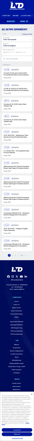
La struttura (25, 15)
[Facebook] (8, 276)
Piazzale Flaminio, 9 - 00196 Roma (17, 284)
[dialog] (17, 416)
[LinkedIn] (26, 276)
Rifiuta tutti (17, 434)
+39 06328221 (18, 287)
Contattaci (6, 15)
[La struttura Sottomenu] (32, 15)
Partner (15, 15)
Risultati (11, 21)
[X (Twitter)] (17, 276)
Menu (22, 21)
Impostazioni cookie (17, 438)
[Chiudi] (31, 394)
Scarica (16, 69)
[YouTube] (21, 276)
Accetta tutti (17, 430)
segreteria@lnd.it (19, 289)
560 (21, 255)
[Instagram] (13, 276)
